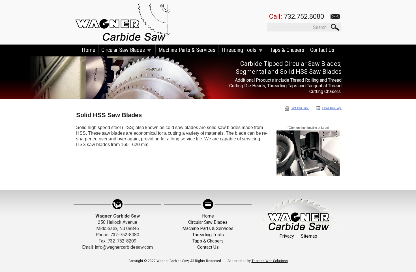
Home (88, 50)
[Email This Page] (318, 108)
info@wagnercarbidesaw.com (124, 247)
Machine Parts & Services (186, 50)
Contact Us (322, 50)
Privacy (286, 236)
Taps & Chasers (287, 50)
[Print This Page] (287, 108)
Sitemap (309, 236)
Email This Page (332, 108)
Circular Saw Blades (123, 50)
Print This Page (300, 108)
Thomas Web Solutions (270, 261)
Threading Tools (238, 50)
